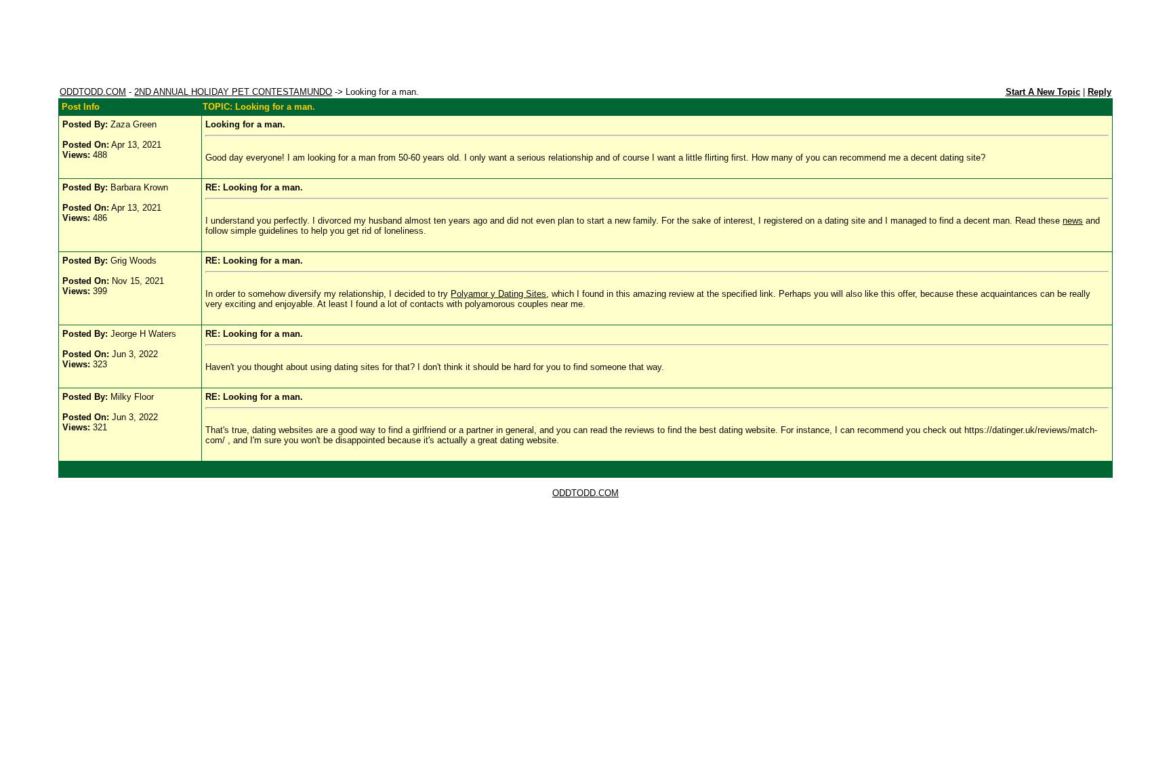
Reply (1099, 92)
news (1073, 221)
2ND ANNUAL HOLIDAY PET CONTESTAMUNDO (233, 92)
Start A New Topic (1043, 92)
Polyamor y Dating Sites (498, 294)
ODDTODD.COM (93, 92)
